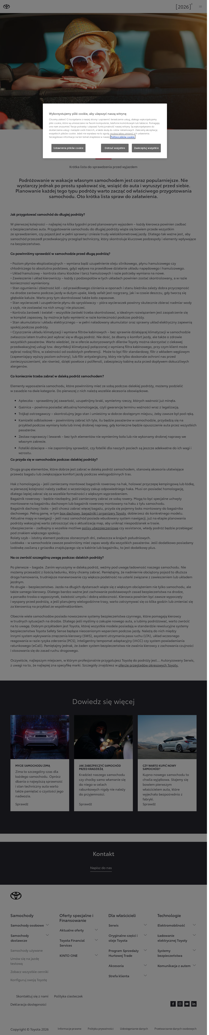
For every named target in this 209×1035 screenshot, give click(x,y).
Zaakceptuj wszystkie (146, 147)
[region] (105, 131)
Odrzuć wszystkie (115, 147)
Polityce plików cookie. (123, 136)
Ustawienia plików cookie (68, 147)
